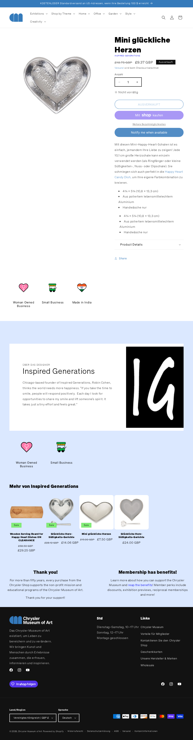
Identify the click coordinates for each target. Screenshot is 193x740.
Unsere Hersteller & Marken (159, 658)
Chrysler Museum (152, 627)
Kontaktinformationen (146, 731)
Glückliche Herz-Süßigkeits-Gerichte (61, 535)
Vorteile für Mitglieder (155, 633)
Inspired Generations (127, 55)
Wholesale (147, 665)
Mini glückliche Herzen (96, 534)
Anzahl (119, 74)
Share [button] (123, 258)
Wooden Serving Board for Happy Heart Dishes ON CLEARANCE (26, 537)
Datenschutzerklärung (98, 731)
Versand (119, 67)
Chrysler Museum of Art (30, 731)
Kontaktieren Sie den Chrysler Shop (160, 643)
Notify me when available (149, 132)
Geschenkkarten (151, 651)
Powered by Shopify (53, 731)
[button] (38, 14)
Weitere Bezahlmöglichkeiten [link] (149, 124)
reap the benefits (140, 585)
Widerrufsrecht (75, 731)
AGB (116, 731)
